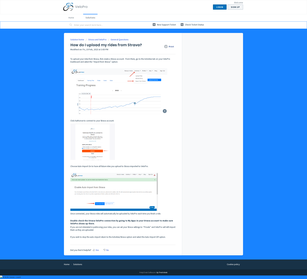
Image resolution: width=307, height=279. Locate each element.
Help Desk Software (147, 272)
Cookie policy (233, 264)
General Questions (120, 39)
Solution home (77, 39)
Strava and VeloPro (97, 39)
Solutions (90, 17)
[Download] (147, 99)
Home (71, 17)
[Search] (71, 25)
